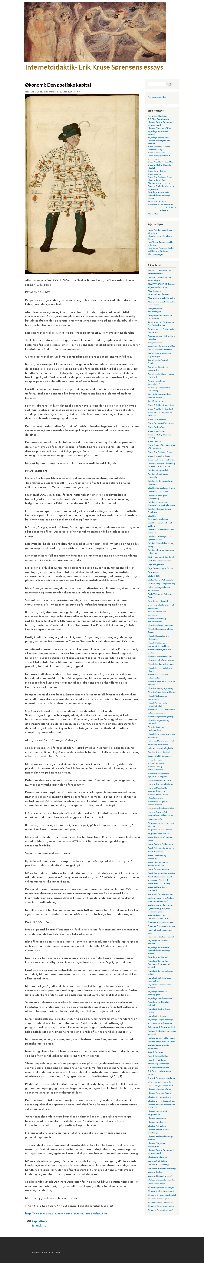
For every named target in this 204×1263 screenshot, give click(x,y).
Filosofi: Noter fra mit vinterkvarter (158, 676)
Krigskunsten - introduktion (160, 829)
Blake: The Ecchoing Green (160, 177)
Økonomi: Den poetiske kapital (162, 1195)
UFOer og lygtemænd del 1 (160, 1081)
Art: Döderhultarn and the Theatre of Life (159, 396)
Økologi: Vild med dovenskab (161, 1191)
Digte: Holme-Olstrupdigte (160, 579)
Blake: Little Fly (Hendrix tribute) (159, 166)
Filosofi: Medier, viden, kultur (161, 664)
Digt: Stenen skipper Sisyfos (161, 568)
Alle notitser (153, 213)
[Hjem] (95, 32)
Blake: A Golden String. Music (161, 161)
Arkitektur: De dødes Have (160, 349)
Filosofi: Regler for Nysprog (161, 716)
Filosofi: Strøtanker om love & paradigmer (161, 735)
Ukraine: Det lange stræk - (160, 1097)
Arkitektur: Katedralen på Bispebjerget (159, 355)
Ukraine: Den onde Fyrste (159, 1093)
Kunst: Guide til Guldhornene (160, 844)
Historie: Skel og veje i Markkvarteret (158, 803)
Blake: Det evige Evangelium (161, 423)
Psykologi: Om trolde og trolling (159, 1010)
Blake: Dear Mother (157, 171)
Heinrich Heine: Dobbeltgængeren (156, 761)
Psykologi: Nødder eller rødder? (158, 1003)
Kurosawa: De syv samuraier (160, 894)
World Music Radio (156, 1183)
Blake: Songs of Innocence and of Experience (161, 447)
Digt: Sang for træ (156, 564)
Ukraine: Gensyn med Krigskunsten (157, 1113)
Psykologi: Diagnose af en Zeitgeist (159, 986)
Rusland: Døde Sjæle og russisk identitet (162, 1032)
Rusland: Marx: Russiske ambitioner (159, 1047)
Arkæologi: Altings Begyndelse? (156, 382)
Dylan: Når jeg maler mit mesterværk (159, 157)
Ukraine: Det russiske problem (161, 1100)
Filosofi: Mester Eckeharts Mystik (160, 669)
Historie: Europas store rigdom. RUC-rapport (158, 775)
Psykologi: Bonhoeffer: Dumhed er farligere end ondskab (159, 140)
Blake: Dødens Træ (156, 427)
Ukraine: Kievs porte (157, 1118)
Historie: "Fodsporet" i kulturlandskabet (158, 768)
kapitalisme (39, 1221)
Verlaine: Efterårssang (158, 1164)
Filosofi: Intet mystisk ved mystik (159, 651)
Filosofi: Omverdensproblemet (162, 692)
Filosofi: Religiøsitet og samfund (158, 722)
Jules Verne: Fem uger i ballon (161, 248)
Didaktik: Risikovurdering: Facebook (159, 510)
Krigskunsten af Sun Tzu (159, 833)
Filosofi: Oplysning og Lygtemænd (157, 697)
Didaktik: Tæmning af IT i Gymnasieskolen (159, 538)
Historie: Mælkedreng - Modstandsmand (158, 796)
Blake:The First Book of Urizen (161, 459)
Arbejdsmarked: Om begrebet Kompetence (161, 330)
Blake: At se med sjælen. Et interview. (160, 414)
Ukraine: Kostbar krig (157, 1122)
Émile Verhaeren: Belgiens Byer (160, 596)
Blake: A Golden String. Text (160, 408)
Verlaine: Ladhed (155, 1172)
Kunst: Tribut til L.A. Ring (159, 883)
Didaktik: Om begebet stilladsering (158, 497)
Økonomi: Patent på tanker (160, 1202)
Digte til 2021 (154, 576)
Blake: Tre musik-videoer (159, 146)
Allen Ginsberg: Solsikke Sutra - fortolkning (161, 303)
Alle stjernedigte (155, 254)
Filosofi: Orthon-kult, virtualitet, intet (157, 704)
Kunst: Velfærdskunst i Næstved (158, 889)
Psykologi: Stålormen (157, 1015)
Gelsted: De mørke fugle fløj (160, 748)
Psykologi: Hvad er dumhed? (161, 998)
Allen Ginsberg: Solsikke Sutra (161, 297)
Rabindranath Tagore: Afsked (161, 1027)
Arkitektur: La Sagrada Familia (158, 362)
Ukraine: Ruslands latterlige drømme (160, 1138)
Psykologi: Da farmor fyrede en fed (161, 972)
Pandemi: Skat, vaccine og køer (160, 931)
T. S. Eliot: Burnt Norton (158, 119)
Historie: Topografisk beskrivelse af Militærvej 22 (160, 814)
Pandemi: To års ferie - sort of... (161, 936)
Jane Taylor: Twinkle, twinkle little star (160, 244)
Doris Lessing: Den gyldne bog (161, 583)
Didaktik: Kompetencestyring (161, 488)
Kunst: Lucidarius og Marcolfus (157, 857)
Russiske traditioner (157, 1060)
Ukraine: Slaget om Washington (156, 1145)
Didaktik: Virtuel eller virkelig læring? (161, 545)
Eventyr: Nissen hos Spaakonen (157, 613)
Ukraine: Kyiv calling (157, 1125)
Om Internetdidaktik (157, 97)
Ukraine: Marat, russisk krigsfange (158, 1131)
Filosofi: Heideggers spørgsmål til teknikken (158, 644)
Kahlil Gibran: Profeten (158, 251)
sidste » (164, 210)
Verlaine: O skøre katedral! (160, 1176)
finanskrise (39, 1225)
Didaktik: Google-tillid (158, 470)
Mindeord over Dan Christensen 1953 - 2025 (159, 181)
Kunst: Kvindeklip (155, 851)
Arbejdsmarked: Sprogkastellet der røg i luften (161, 344)
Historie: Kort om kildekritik (160, 204)
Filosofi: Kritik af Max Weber (161, 660)
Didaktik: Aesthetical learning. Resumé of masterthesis (161, 465)
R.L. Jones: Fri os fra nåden (160, 1023)
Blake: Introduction (156, 152)
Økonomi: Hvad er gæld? (159, 1198)
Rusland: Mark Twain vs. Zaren (161, 1041)
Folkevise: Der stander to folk (161, 740)
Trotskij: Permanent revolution (161, 1078)
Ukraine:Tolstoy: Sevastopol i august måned (161, 123)
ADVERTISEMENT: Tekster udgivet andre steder (161, 286)
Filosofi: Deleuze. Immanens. (161, 625)
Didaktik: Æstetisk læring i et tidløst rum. (161, 551)
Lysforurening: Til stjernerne (161, 904)
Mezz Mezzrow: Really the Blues (160, 237)
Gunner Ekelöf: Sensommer (160, 756)
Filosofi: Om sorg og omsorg (160, 688)
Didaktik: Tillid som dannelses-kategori (161, 531)
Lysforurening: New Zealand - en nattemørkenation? (161, 899)
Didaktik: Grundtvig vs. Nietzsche (158, 476)
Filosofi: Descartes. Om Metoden (158, 637)
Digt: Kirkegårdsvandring (159, 560)
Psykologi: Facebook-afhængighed (157, 993)
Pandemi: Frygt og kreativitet (161, 926)
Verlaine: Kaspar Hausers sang (162, 1168)
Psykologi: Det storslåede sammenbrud (159, 979)
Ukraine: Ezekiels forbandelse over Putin (161, 1106)
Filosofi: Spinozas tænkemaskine (156, 729)
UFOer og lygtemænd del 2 (160, 1085)
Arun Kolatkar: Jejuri (157, 201)
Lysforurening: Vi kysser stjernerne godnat (159, 910)
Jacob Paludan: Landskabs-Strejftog (160, 231)
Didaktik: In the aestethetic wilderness (160, 482)
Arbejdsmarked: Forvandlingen (155, 310)
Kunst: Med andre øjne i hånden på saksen (158, 864)
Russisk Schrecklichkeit (158, 1056)
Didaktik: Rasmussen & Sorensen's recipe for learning (161, 504)
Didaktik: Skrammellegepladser (158, 517)
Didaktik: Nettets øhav (158, 491)
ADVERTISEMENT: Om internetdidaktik (159, 272)
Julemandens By (155, 149)
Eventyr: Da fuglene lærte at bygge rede (161, 188)
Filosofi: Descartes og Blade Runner (161, 630)
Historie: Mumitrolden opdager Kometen (158, 789)
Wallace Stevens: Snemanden (161, 1179)
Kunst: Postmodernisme (158, 869)
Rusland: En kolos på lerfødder (161, 1037)
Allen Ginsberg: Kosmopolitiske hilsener (158, 292)
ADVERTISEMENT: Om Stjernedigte (159, 279)
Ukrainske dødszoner (157, 1157)
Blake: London (154, 174)
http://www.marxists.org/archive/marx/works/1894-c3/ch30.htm (66, 1213)
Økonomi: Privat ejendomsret (161, 1206)
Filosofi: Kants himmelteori (160, 656)
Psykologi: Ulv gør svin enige (160, 1019)
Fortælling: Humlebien (158, 116)
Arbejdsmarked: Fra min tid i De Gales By (160, 317)
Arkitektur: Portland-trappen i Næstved (161, 375)
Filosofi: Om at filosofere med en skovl (161, 683)
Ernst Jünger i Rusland (158, 601)
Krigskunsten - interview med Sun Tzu (161, 824)
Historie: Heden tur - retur (159, 780)
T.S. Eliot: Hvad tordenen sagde (159, 1073)
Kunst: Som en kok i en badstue (161, 873)
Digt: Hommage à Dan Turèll (161, 557)
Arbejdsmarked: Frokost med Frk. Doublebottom (161, 324)
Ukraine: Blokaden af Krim (159, 128)
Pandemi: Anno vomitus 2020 (161, 922)
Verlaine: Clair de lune (157, 1160)
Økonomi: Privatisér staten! (160, 1210)
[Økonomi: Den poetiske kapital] (82, 276)
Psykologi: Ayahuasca (158, 957)
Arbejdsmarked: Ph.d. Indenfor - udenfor (162, 337)
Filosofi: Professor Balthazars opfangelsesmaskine (161, 711)
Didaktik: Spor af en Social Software (160, 524)
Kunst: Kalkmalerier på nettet (161, 847)
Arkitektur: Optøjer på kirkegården (158, 368)
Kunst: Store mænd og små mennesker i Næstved (160, 878)
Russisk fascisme (155, 1052)
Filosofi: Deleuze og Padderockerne (157, 620)
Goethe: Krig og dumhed (159, 752)
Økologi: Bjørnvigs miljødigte (161, 1187)
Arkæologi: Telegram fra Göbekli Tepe (159, 389)
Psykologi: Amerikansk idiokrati (158, 133)
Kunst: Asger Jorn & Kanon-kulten (160, 839)
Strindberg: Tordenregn (158, 1063)
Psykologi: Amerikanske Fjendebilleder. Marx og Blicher (159, 195)
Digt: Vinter (153, 572)
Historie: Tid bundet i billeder (161, 808)
